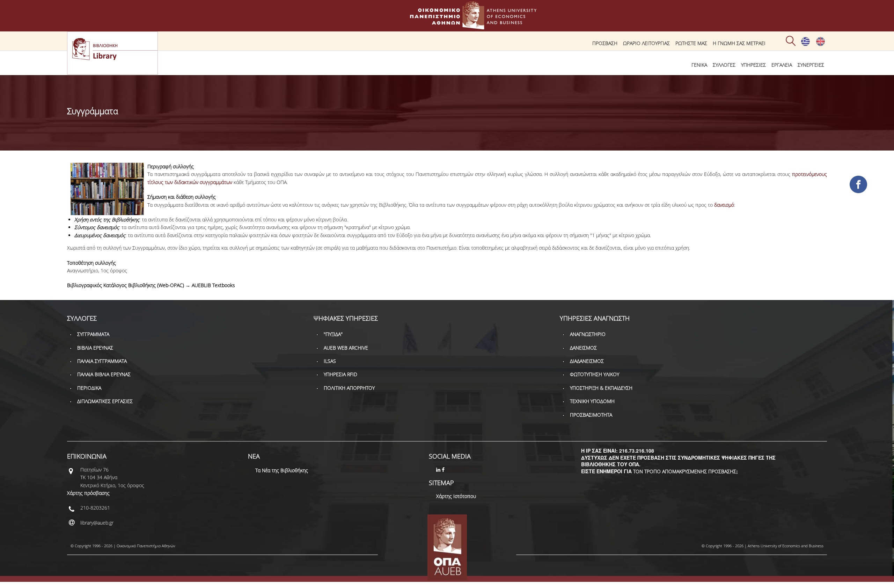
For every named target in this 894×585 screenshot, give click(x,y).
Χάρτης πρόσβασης (88, 493)
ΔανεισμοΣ (583, 347)
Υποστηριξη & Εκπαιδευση (601, 388)
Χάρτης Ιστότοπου (456, 496)
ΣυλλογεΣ (724, 64)
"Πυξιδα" (333, 334)
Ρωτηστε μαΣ (691, 43)
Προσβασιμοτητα (591, 414)
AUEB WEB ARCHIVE (346, 347)
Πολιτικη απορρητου (349, 388)
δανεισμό (724, 205)
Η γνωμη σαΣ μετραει (739, 43)
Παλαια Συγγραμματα (102, 361)
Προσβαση (604, 43)
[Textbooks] (820, 44)
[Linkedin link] (439, 469)
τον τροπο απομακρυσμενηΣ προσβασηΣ (684, 471)
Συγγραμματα (93, 334)
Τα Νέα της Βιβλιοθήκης (281, 470)
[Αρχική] (447, 26)
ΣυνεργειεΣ (811, 64)
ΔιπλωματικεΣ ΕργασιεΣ (105, 401)
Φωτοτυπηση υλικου (594, 374)
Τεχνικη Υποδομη (592, 401)
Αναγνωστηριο (588, 334)
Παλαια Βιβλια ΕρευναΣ (104, 374)
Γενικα (699, 64)
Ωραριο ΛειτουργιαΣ (646, 43)
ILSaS (330, 361)
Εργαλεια (781, 64)
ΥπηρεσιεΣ (753, 64)
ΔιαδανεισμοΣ (587, 361)
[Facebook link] (444, 469)
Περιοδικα (89, 388)
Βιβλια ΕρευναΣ (95, 347)
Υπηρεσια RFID (340, 374)
